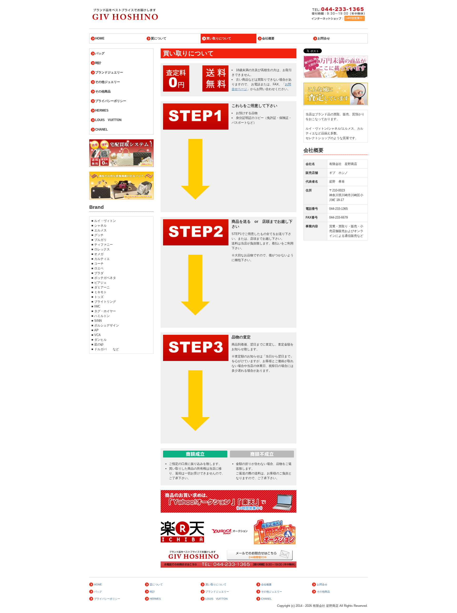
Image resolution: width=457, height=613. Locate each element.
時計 (98, 63)
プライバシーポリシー (110, 101)
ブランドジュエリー (109, 72)
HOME (99, 38)
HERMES (102, 110)
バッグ (99, 53)
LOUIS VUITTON (108, 120)
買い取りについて (218, 38)
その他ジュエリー (107, 82)
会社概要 (268, 38)
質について (158, 38)
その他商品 (103, 91)
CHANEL (101, 129)
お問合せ (324, 38)
